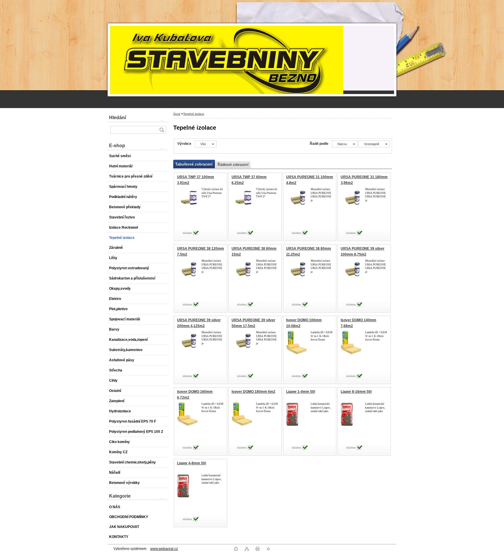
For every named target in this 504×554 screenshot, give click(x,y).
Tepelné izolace (193, 113)
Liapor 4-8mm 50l (191, 463)
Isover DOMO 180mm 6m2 (253, 392)
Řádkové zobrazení (233, 165)
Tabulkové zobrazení (194, 164)
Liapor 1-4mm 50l (300, 392)
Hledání (117, 117)
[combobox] (345, 143)
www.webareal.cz (164, 549)
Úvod (176, 113)
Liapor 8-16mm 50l (356, 392)
